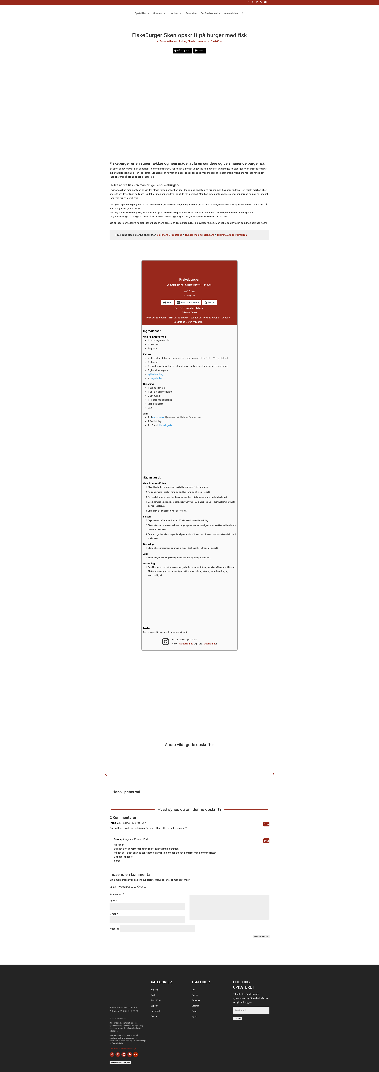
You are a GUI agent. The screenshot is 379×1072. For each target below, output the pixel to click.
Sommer (158, 13)
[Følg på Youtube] (135, 1054)
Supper (154, 1006)
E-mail (114, 914)
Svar (266, 824)
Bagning (154, 989)
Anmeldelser (231, 13)
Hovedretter (203, 41)
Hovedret (155, 1011)
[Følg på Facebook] (112, 1054)
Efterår (195, 1006)
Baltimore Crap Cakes (169, 234)
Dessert (155, 1016)
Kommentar (117, 894)
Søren (117, 839)
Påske (195, 995)
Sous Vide (191, 13)
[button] (185, 291)
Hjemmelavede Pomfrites (232, 234)
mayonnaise (158, 417)
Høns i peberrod (126, 792)
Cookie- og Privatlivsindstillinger (123, 1048)
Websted (114, 928)
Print (169, 302)
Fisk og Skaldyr (187, 41)
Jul (193, 989)
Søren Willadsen (168, 41)
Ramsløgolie (165, 425)
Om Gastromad (208, 13)
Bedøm (211, 302)
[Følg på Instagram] (123, 1054)
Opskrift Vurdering (120, 887)
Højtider (174, 13)
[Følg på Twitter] (117, 1054)
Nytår (194, 1016)
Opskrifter (140, 13)
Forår (194, 1011)
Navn (113, 900)
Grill (153, 995)
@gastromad (186, 643)
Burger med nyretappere (199, 234)
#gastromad (209, 643)
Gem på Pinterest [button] (189, 302)
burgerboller (156, 378)
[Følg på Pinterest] (129, 1054)
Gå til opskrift (184, 50)
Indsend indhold (261, 937)
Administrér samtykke (120, 1063)
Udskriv (201, 50)
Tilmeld (237, 1018)
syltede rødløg (155, 374)
